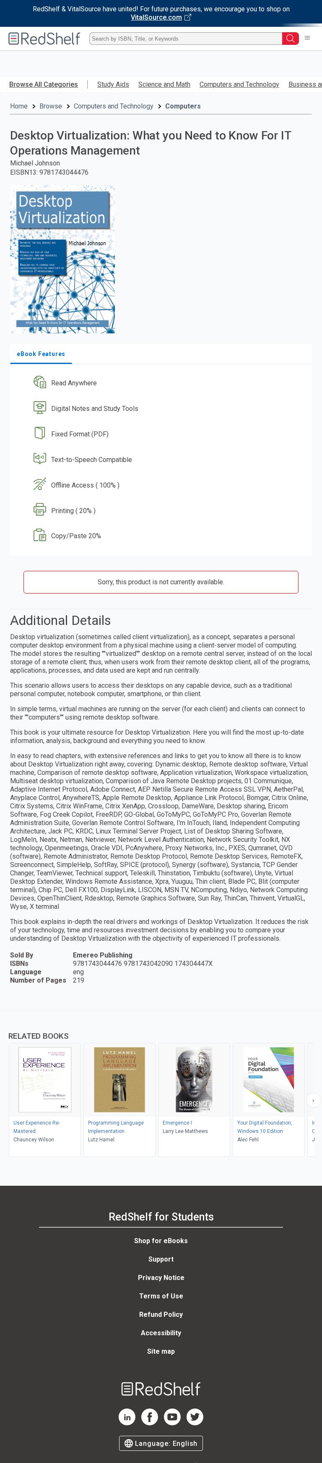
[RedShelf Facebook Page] (149, 1423)
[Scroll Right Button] (313, 1100)
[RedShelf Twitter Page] (195, 1423)
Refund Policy (161, 1315)
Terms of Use (161, 1296)
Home (19, 106)
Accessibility (161, 1333)
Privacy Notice (161, 1278)
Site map (161, 1351)
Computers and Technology (239, 84)
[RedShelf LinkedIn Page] (127, 1423)
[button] (160, 383)
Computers (183, 106)
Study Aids (113, 84)
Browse (50, 106)
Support (161, 1259)
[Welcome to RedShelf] (44, 38)
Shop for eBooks (161, 1241)
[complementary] (161, 1084)
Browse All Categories (43, 84)
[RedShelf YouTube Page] (172, 1423)
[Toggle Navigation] (307, 38)
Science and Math (164, 84)
